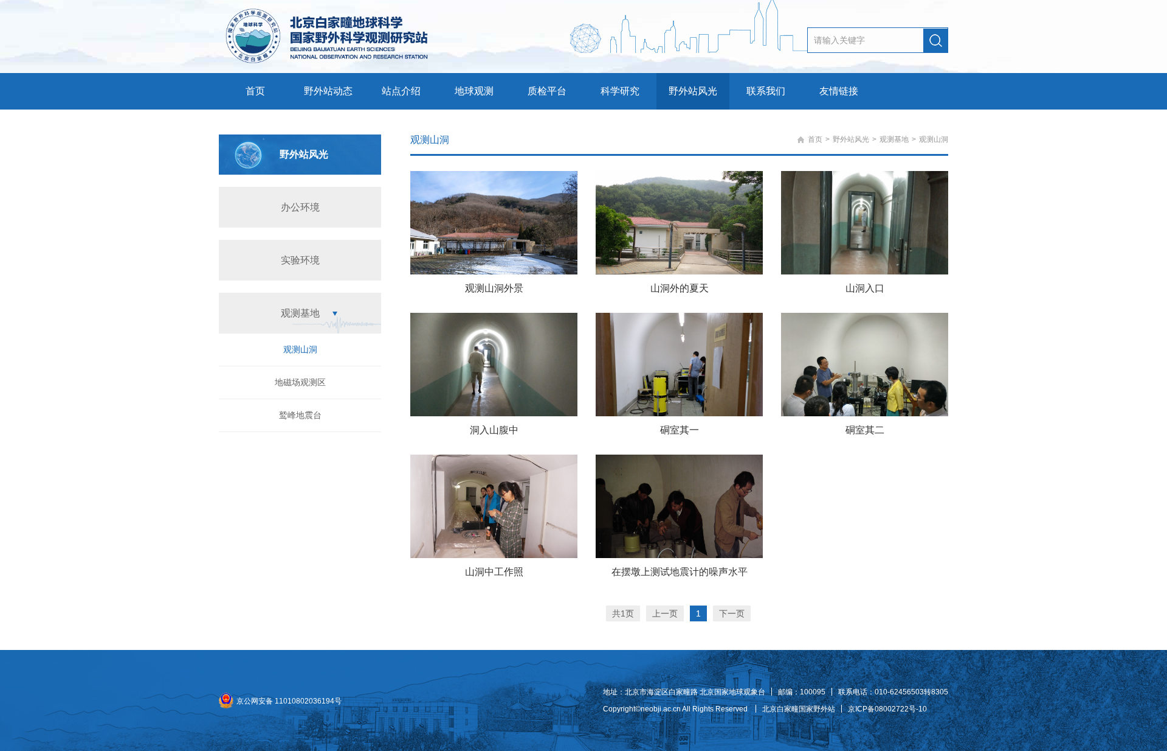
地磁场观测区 (300, 382)
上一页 (665, 613)
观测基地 (300, 313)
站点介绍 (401, 91)
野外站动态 (328, 91)
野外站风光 (693, 91)
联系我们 (765, 91)
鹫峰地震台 (300, 415)
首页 (255, 91)
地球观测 (474, 91)
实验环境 (300, 260)
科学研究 (620, 91)
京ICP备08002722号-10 (887, 709)
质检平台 (547, 91)
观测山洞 (300, 349)
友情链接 (838, 91)
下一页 (732, 613)
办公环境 (300, 207)
